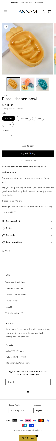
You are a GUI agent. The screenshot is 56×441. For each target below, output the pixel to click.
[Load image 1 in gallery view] (13, 84)
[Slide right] (53, 85)
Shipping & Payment (14, 288)
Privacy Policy (11, 300)
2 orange (24, 118)
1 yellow (8, 118)
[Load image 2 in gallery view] (28, 84)
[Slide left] (3, 85)
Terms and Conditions (15, 282)
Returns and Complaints (15, 294)
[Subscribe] (47, 382)
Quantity (5, 130)
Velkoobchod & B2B (14, 313)
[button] (5, 12)
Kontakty (9, 306)
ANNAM (24, 430)
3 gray (38, 118)
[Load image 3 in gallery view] (42, 84)
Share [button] (7, 250)
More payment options (28, 160)
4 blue (8, 124)
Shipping (5, 109)
